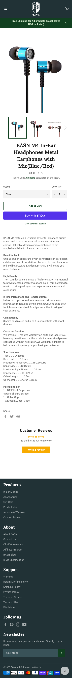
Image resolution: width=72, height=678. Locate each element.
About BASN (10, 534)
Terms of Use (10, 602)
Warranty (8, 576)
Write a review (36, 449)
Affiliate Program (12, 549)
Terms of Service (12, 597)
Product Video (11, 507)
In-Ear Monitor (11, 491)
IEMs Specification (13, 559)
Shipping (30, 177)
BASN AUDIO (16, 667)
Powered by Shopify (32, 667)
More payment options (35, 223)
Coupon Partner (12, 517)
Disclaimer (9, 607)
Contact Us (9, 539)
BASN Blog (9, 554)
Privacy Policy (11, 591)
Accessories (10, 497)
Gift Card (8, 502)
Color (6, 187)
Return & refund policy (15, 581)
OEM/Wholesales (13, 544)
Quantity (56, 187)
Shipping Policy (11, 586)
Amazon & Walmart (14, 512)
